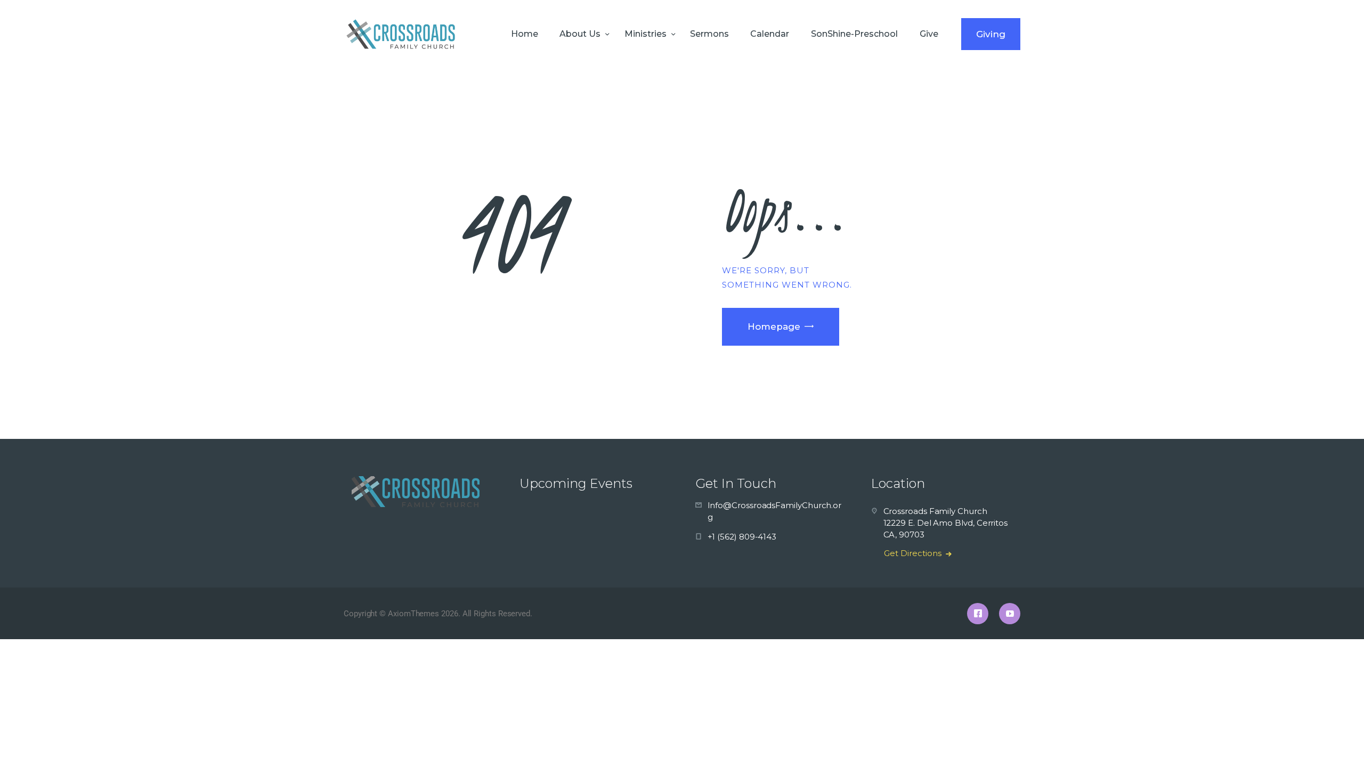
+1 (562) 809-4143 (742, 537)
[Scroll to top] (1337, 741)
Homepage (774, 326)
